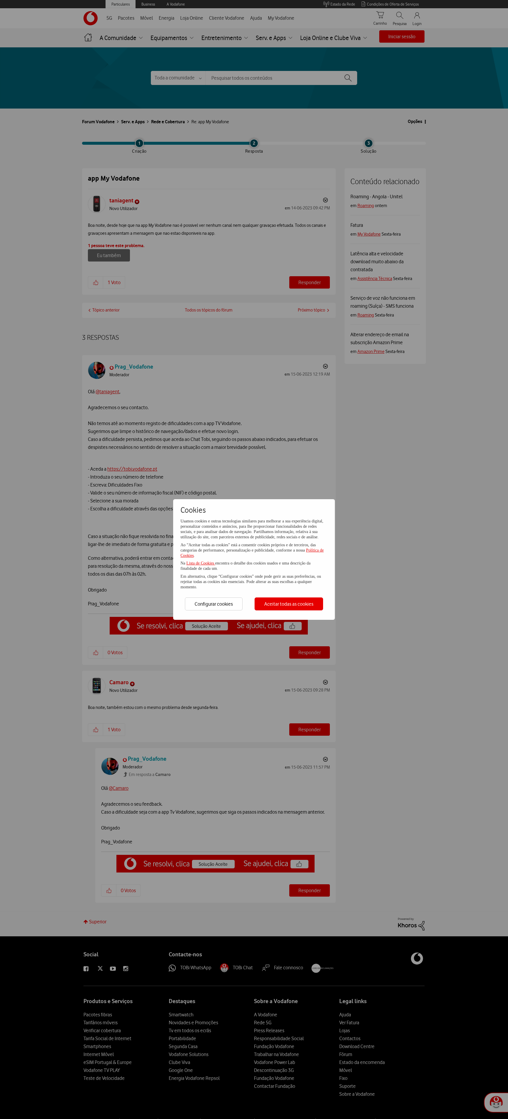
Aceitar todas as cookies (288, 604)
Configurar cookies (214, 604)
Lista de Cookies (200, 563)
